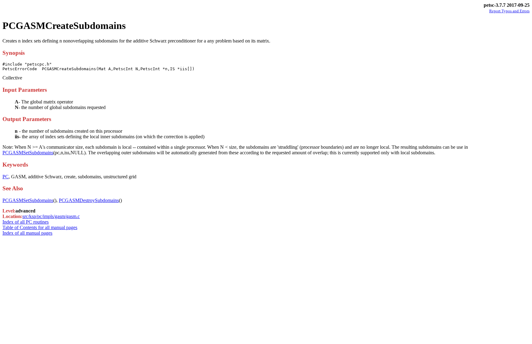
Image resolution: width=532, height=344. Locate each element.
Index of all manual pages (27, 233)
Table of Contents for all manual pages (39, 227)
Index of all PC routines (25, 222)
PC (5, 176)
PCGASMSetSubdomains (27, 152)
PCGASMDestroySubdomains (89, 200)
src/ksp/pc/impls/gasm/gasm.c (51, 216)
